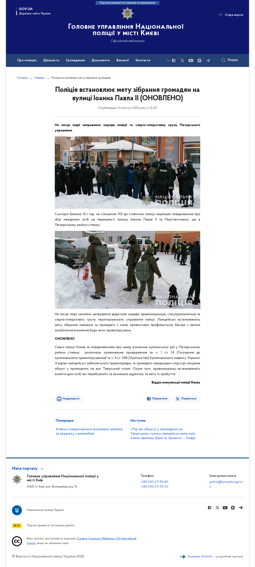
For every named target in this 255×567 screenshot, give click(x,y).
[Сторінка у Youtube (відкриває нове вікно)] (190, 60)
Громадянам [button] (75, 60)
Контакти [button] (143, 60)
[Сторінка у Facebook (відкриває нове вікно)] (173, 60)
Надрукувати (71, 398)
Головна (22, 77)
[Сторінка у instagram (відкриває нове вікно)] (199, 60)
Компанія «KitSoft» (200, 556)
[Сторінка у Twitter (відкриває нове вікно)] (182, 60)
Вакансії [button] (123, 60)
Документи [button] (101, 60)
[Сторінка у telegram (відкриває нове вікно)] (208, 60)
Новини (39, 77)
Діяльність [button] (51, 60)
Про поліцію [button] (26, 60)
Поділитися (159, 398)
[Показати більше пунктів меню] (168, 60)
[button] (28, 468)
